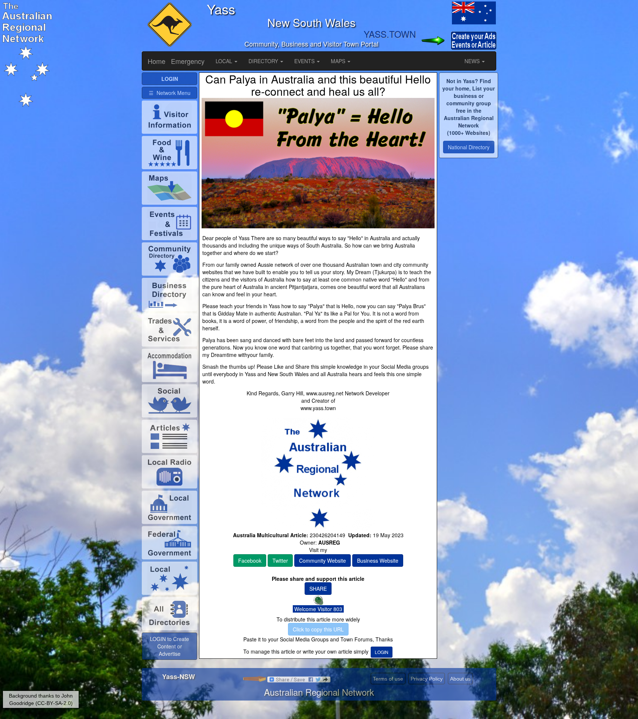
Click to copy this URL (318, 629)
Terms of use (388, 679)
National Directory (469, 147)
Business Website (377, 560)
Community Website (322, 560)
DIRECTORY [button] (263, 61)
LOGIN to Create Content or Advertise (169, 646)
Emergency (188, 61)
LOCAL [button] (225, 61)
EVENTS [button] (305, 61)
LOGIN (381, 652)
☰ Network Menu (170, 92)
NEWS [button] (472, 61)
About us (460, 679)
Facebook (249, 560)
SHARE (318, 588)
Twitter (280, 560)
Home (156, 61)
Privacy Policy (427, 679)
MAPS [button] (339, 61)
